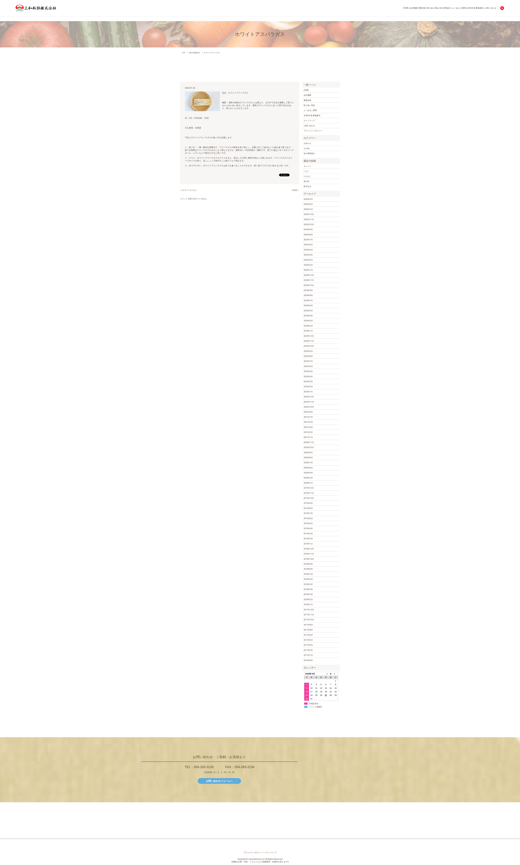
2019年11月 (309, 493)
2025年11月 (309, 219)
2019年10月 (309, 498)
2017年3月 (308, 645)
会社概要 (413, 8)
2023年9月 (308, 351)
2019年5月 (308, 523)
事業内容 (422, 8)
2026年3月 (308, 199)
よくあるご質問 (458, 8)
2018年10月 (309, 559)
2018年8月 (308, 569)
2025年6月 (308, 245)
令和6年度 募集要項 (475, 8)
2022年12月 (309, 397)
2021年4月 (308, 427)
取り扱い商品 (432, 8)
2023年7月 (308, 361)
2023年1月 (308, 392)
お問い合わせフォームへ (219, 780)
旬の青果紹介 (445, 8)
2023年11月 (309, 341)
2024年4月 (308, 316)
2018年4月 (308, 589)
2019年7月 (308, 513)
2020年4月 (308, 473)
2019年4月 (308, 528)
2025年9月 (308, 229)
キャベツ (307, 166)
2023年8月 (308, 356)
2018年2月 (308, 599)
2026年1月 (308, 209)
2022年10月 (309, 407)
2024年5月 (308, 311)
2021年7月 (308, 417)
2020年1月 (308, 483)
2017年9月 (308, 625)
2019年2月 (308, 539)
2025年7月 (308, 240)
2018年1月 (308, 604)
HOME (405, 8)
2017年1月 (308, 655)
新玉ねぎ (307, 186)
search (502, 8)
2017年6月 (308, 635)
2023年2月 (308, 386)
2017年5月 (308, 640)
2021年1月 (308, 437)
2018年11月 (309, 554)
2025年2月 (308, 265)
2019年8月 (308, 508)
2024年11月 (309, 280)
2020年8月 (308, 457)
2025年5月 (308, 250)
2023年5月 (308, 371)
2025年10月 (309, 224)
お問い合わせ (490, 8)
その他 (306, 148)
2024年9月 (308, 290)
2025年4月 (308, 255)
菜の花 (306, 181)
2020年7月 (308, 463)
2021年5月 (308, 422)
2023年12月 (309, 336)
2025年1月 (308, 270)
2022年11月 (309, 402)
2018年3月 (308, 594)
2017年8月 (308, 630)
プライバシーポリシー (313, 131)
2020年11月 (309, 442)
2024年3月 (308, 321)
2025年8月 (308, 235)
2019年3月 (308, 534)
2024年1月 (308, 331)
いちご (306, 171)
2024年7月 (308, 300)
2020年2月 (308, 478)
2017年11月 (309, 615)
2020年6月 (308, 468)
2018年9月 (308, 564)
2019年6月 (308, 518)
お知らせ (307, 143)
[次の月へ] (335, 674)
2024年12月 (309, 275)
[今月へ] (330, 674)
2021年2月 (308, 432)
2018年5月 (308, 584)
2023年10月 (309, 346)
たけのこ (307, 176)
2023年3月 (308, 381)
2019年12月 (309, 488)
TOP (183, 53)
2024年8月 (308, 295)
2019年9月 (308, 503)
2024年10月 (309, 285)
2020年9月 (308, 452)
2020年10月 (309, 447)
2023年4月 (308, 376)
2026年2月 (308, 204)
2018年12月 (309, 549)
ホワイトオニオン (189, 190)
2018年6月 (308, 579)
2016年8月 (308, 660)
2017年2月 (308, 650)
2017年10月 (309, 620)
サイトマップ (309, 120)
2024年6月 (308, 305)
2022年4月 (308, 412)
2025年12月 (309, 214)
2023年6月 (308, 366)
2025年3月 (308, 260)
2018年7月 (308, 574)
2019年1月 (308, 544)
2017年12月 (309, 610)
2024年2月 (308, 326)
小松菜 (294, 190)
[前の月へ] (326, 674)
